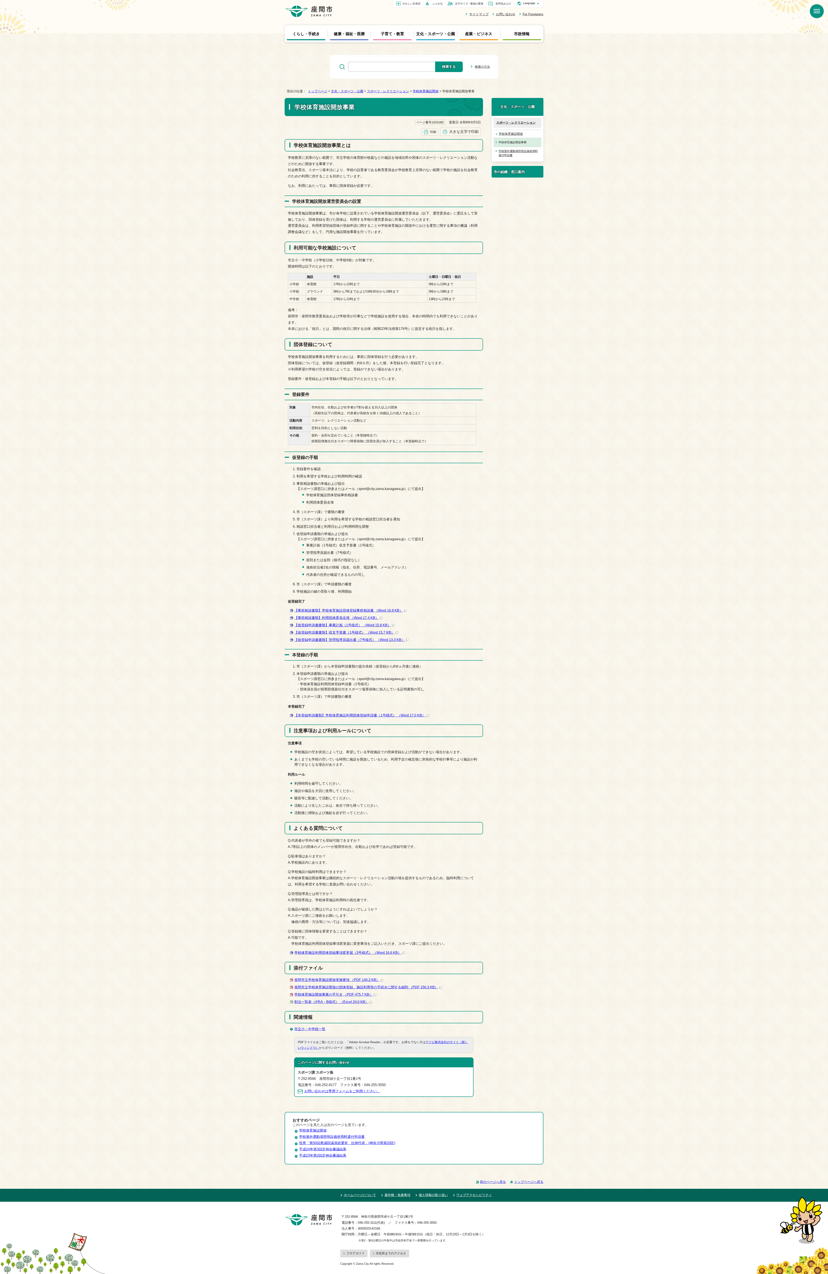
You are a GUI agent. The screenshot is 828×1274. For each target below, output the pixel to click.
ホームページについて (360, 1195)
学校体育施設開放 (426, 91)
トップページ (317, 91)
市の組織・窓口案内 (509, 172)
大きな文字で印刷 (463, 131)
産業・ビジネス (478, 33)
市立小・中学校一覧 (309, 1029)
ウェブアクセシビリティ (474, 1195)
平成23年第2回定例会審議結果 (322, 1155)
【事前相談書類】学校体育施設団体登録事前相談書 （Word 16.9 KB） (348, 610)
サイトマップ (478, 14)
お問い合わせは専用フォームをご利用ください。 (342, 1091)
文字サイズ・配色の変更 (469, 3)
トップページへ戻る (528, 1182)
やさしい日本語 (411, 3)
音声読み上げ (503, 3)
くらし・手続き (306, 33)
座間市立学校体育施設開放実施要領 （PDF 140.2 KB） (337, 980)
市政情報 (522, 33)
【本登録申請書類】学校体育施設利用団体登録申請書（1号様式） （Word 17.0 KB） (359, 715)
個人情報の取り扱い (433, 1195)
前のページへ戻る (493, 1182)
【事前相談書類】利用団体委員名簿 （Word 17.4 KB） (336, 618)
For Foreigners (533, 14)
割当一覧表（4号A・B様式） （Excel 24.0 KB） (331, 1002)
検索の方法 (482, 66)
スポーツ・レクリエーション (388, 91)
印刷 (433, 132)
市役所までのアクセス (391, 1253)
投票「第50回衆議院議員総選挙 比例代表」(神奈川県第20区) (347, 1143)
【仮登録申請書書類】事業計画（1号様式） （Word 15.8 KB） (342, 625)
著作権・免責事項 (397, 1195)
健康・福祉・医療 (349, 33)
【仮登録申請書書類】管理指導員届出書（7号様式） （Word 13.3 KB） (349, 640)
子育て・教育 (392, 33)
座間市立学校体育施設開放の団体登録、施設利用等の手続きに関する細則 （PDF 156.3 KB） (366, 987)
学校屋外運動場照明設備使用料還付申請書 (518, 153)
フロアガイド (356, 1253)
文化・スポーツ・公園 (435, 33)
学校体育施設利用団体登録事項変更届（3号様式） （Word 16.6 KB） (347, 952)
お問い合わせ (505, 14)
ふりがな (438, 3)
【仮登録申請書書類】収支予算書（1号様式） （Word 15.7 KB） (344, 632)
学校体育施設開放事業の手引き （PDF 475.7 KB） (333, 994)
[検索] (817, 11)
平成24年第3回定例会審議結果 (322, 1149)
